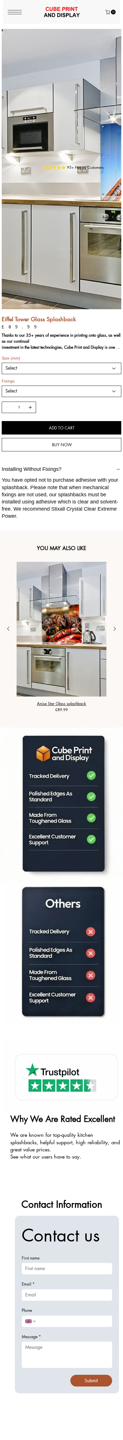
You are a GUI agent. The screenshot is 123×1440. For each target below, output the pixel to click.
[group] (61, 476)
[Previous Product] (8, 467)
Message (31, 1175)
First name (30, 1097)
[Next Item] (113, 88)
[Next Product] (114, 467)
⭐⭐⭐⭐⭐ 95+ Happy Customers (73, 167)
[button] (111, 12)
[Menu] (15, 12)
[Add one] (30, 246)
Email (28, 1123)
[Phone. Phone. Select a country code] (30, 1160)
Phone (27, 1149)
